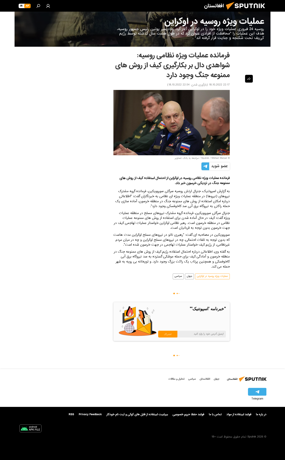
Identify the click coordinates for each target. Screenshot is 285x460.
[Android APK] (30, 429)
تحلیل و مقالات (176, 379)
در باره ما (261, 414)
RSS (71, 414)
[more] (249, 79)
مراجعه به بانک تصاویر (187, 158)
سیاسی (178, 276)
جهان (189, 276)
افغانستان (205, 379)
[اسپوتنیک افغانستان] (247, 11)
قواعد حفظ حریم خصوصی (188, 414)
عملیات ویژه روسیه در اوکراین (212, 276)
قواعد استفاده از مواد (238, 414)
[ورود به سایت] (48, 6)
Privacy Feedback (90, 414)
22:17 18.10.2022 (219, 85)
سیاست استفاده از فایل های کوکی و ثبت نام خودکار (137, 414)
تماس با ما (215, 414)
